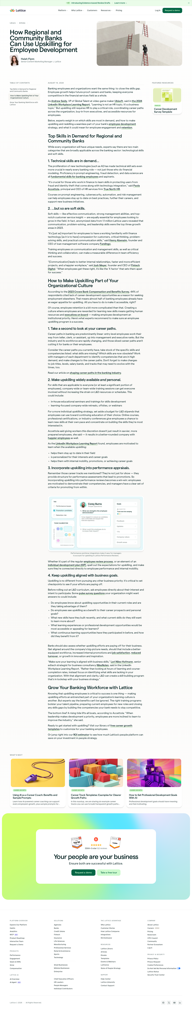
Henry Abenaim (118, 240)
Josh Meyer (100, 265)
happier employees (59, 438)
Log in (157, 10)
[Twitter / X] (169, 1002)
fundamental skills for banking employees (74, 176)
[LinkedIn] (180, 1002)
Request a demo (172, 10)
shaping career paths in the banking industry (95, 372)
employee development (122, 124)
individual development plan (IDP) (67, 565)
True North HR (112, 189)
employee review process (98, 561)
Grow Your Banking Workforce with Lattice (24, 103)
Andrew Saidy (59, 101)
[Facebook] (163, 1002)
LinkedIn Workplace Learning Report (77, 443)
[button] (189, 3)
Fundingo (105, 243)
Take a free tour (109, 872)
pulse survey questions (92, 593)
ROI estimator (81, 734)
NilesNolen (103, 665)
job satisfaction (121, 652)
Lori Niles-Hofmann (122, 661)
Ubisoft (119, 101)
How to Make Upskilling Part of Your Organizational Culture (24, 97)
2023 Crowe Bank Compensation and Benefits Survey (98, 291)
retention (126, 127)
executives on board (76, 314)
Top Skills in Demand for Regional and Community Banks (23, 90)
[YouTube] (174, 1002)
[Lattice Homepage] (18, 10)
